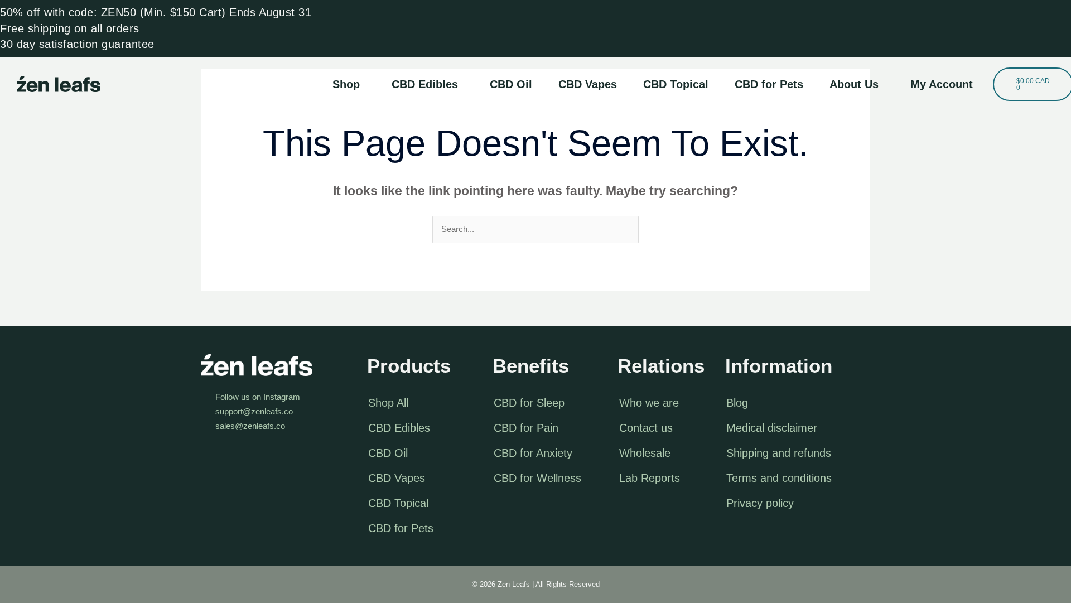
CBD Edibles (425, 84)
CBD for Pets (769, 84)
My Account (941, 84)
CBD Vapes (587, 84)
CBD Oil (511, 84)
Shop (346, 84)
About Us (854, 84)
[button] (349, 84)
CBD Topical (675, 84)
